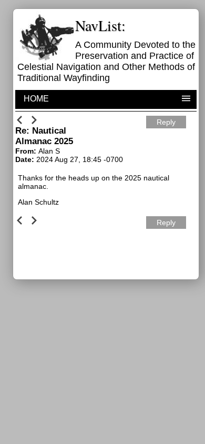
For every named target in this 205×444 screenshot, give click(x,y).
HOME (36, 98)
